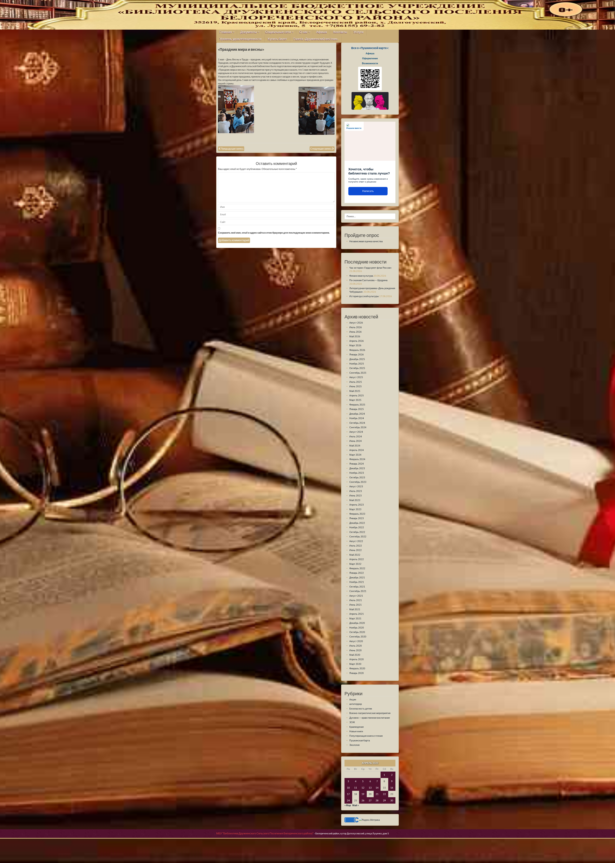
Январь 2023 (356, 518)
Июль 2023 (355, 491)
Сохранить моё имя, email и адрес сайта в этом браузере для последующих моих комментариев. (274, 232)
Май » (355, 805)
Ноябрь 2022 (356, 527)
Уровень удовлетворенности (240, 39)
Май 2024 (354, 445)
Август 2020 (356, 641)
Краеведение (356, 726)
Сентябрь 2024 (357, 427)
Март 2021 (355, 618)
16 (391, 787)
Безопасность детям (360, 708)
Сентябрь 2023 (357, 481)
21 (377, 794)
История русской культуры (364, 296)
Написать (368, 191)
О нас (303, 32)
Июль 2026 (355, 327)
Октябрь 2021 (357, 586)
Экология (354, 744)
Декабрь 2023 (357, 468)
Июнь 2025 (355, 386)
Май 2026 (354, 336)
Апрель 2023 (356, 504)
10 (348, 787)
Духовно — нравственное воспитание (369, 717)
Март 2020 (355, 663)
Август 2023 (356, 486)
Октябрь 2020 (357, 632)
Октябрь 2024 (357, 422)
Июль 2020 (355, 645)
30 (391, 800)
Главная (225, 32)
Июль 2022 (355, 545)
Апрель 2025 (356, 395)
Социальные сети (278, 32)
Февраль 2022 (357, 568)
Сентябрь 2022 (357, 536)
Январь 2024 (356, 463)
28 (377, 800)
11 (355, 787)
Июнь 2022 (355, 550)
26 (362, 800)
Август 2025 (356, 377)
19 (362, 794)
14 (377, 787)
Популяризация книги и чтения (366, 735)
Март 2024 (355, 454)
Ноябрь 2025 (356, 363)
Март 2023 (355, 509)
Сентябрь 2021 (357, 591)
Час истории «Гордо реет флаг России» (370, 267)
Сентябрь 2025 (357, 372)
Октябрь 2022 (357, 532)
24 (348, 800)
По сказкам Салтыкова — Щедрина (368, 280)
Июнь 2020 (355, 650)
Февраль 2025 (357, 404)
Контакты (340, 32)
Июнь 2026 (355, 331)
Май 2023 (354, 500)
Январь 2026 (356, 354)
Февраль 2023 (357, 513)
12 (362, 787)
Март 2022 (355, 563)
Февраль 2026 (357, 349)
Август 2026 (356, 322)
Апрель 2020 (356, 659)
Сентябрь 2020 (357, 636)
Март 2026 (355, 345)
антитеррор (355, 703)
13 (370, 787)
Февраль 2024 (357, 459)
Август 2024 (356, 431)
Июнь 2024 (355, 440)
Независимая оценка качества (366, 241)
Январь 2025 (356, 409)
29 (384, 800)
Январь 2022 (356, 572)
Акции (352, 699)
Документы (248, 32)
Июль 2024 (355, 436)
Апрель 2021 (356, 613)
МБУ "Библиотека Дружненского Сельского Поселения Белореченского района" (264, 833)
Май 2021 (354, 609)
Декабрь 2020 (357, 622)
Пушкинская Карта (359, 740)
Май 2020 (354, 654)
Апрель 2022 (356, 559)
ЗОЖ (352, 722)
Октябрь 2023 (357, 477)
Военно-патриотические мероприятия (369, 713)
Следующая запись (321, 148)
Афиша (321, 32)
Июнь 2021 (355, 604)
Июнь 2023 (355, 495)
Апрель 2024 (356, 450)
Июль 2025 (355, 381)
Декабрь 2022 (357, 522)
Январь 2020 (356, 673)
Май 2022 (354, 554)
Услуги (358, 32)
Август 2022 (356, 541)
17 (348, 794)
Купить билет (277, 39)
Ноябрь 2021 (356, 581)
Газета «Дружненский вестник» (315, 39)
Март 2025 (355, 399)
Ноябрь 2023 (356, 472)
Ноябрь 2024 (356, 418)
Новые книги (356, 731)
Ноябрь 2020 (356, 627)
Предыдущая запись (232, 148)
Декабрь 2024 (357, 413)
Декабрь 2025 (357, 359)
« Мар (347, 805)
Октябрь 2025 (357, 368)
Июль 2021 (355, 600)
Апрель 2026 (356, 340)
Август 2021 (356, 595)
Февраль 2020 (357, 668)
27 (370, 800)
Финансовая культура (361, 275)
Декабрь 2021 (357, 577)
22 (384, 794)
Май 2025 (354, 390)
